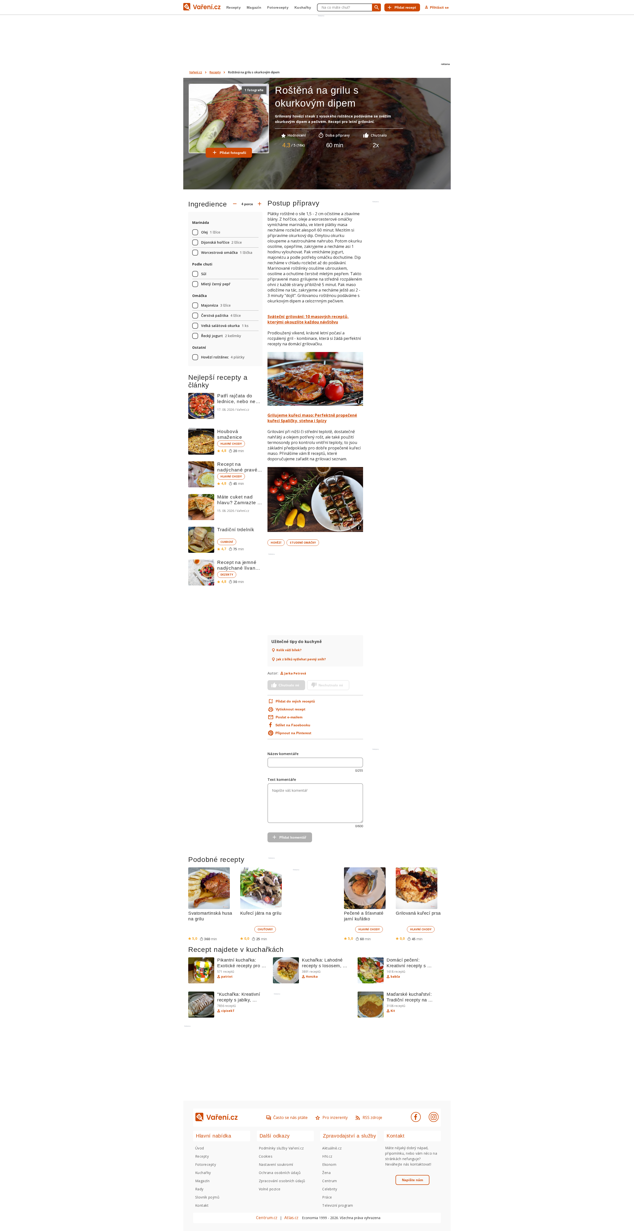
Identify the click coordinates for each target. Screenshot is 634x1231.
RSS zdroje (372, 1117)
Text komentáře (281, 779)
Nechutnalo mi (330, 685)
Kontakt (202, 1205)
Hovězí (276, 542)
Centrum (329, 1180)
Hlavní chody (231, 443)
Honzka (312, 977)
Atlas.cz (291, 1217)
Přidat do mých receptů (295, 701)
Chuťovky (265, 929)
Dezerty (226, 574)
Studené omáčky (303, 542)
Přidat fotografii (233, 153)
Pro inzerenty (335, 1117)
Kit (393, 1011)
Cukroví (226, 542)
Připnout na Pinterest (293, 733)
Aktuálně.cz (332, 1148)
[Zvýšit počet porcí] (260, 204)
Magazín (254, 7)
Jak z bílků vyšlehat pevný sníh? (301, 659)
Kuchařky (302, 7)
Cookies (265, 1156)
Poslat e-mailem (289, 717)
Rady (199, 1189)
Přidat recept (405, 7)
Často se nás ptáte (290, 1117)
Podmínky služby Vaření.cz (281, 1148)
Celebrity (329, 1189)
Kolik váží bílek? (288, 650)
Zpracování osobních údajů (282, 1180)
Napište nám (412, 1180)
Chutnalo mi (289, 685)
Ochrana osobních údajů (280, 1172)
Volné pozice (270, 1189)
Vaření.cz (195, 72)
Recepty (233, 7)
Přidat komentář (292, 837)
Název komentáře (282, 753)
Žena (326, 1172)
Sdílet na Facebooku (292, 725)
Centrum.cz (266, 1217)
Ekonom (329, 1164)
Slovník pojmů (207, 1197)
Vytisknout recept (290, 709)
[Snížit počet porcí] (235, 204)
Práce (327, 1197)
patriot (227, 977)
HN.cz (327, 1156)
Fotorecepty (278, 7)
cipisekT (228, 1011)
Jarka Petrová (295, 673)
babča (395, 977)
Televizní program (337, 1205)
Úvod (199, 1148)
